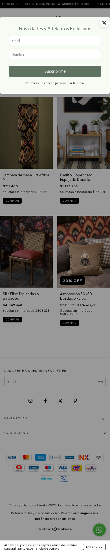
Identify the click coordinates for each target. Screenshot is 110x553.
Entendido (94, 546)
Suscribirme (55, 71)
